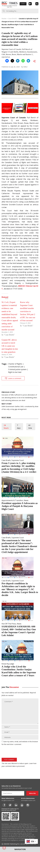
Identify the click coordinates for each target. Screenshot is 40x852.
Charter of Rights (15, 364)
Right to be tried (14, 372)
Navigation (20, 849)
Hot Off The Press (9, 624)
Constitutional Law (15, 366)
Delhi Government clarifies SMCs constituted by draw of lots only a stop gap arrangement (20, 406)
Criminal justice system (17, 369)
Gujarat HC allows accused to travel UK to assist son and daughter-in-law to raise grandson (10, 346)
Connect (23, 3)
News (26, 500)
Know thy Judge (8, 664)
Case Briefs (6, 460)
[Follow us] (4, 805)
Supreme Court (18, 460)
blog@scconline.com (8, 800)
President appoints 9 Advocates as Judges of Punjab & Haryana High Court (20, 506)
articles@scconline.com (28, 800)
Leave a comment (14, 378)
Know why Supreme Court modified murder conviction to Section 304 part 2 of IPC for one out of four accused (27, 311)
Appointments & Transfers (12, 500)
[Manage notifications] (4, 848)
